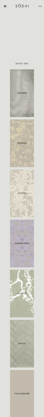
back (40, 6)
